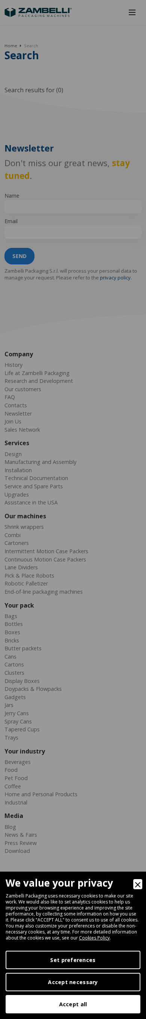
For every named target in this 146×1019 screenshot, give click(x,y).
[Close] (137, 884)
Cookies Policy (94, 938)
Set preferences (72, 959)
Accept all (73, 1004)
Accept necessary (73, 982)
